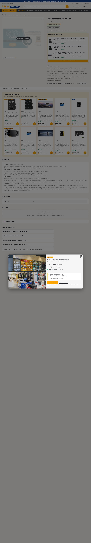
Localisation (53, 282)
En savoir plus (63, 282)
